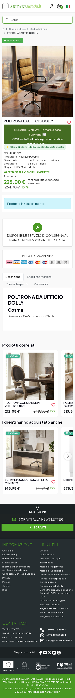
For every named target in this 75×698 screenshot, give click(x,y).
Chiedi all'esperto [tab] (17, 284)
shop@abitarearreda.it (59, 640)
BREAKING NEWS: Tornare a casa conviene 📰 (37, 136)
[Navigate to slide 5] (41, 115)
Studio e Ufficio (17, 29)
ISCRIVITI (39, 527)
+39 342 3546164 (56, 635)
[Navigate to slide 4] (37, 115)
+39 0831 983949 (56, 629)
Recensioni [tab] (41, 284)
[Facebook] (40, 652)
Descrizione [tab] (13, 276)
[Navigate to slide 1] (26, 115)
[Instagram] (45, 652)
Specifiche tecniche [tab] (39, 276)
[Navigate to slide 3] (34, 115)
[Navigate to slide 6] (45, 115)
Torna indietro (13, 40)
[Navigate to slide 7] (49, 115)
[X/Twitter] (49, 652)
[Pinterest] (59, 652)
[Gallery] (37, 81)
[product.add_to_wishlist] (53, 404)
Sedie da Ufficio (39, 29)
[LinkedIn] (54, 652)
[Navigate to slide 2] (30, 115)
